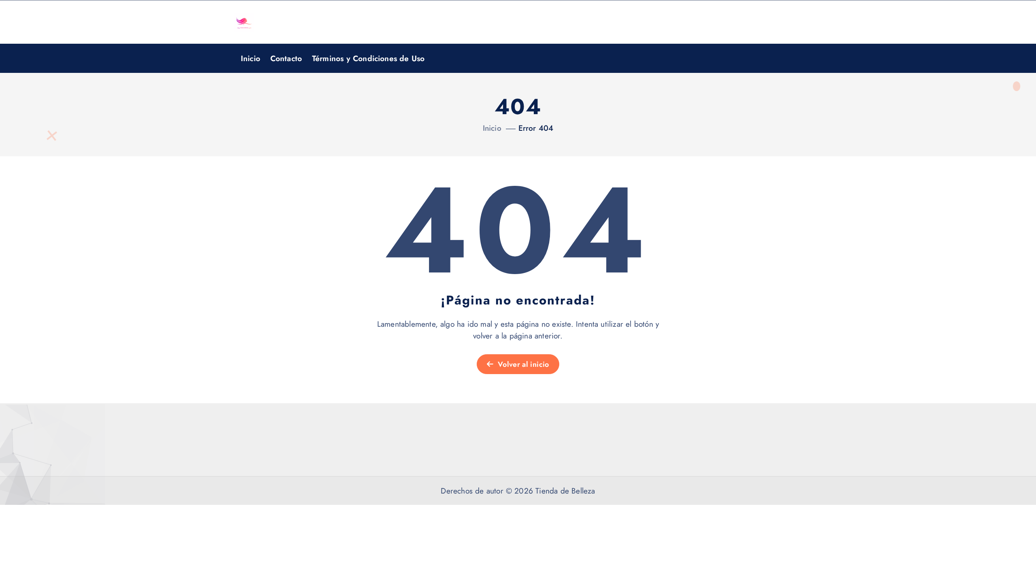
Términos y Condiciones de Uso (368, 58)
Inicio (250, 58)
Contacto (286, 58)
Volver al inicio (522, 364)
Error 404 (536, 128)
